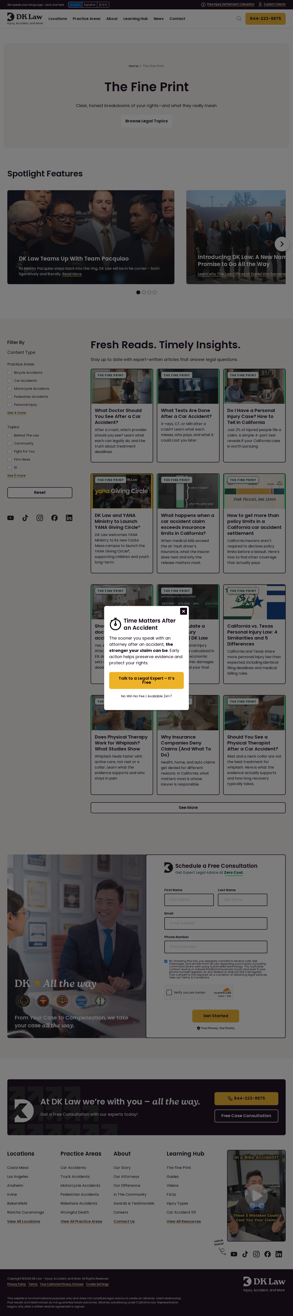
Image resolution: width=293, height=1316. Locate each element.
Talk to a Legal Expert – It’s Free (146, 680)
